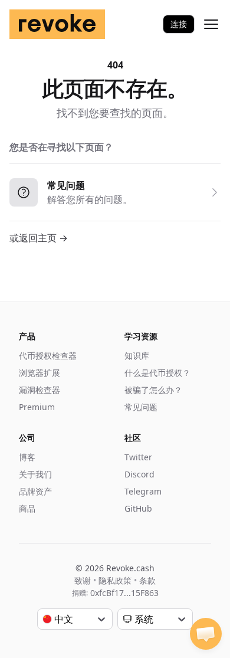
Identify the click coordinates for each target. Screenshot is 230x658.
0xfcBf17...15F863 (124, 592)
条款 (147, 580)
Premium (37, 407)
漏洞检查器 (39, 389)
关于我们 (35, 474)
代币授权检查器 (48, 355)
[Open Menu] (211, 24)
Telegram (143, 491)
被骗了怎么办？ (153, 389)
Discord (139, 474)
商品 (27, 508)
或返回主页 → (38, 237)
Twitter (138, 457)
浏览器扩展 (39, 372)
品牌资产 (35, 491)
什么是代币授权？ (157, 372)
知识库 (136, 355)
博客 (27, 457)
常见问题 (140, 407)
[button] (206, 634)
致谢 (82, 580)
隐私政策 (115, 580)
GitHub (138, 508)
